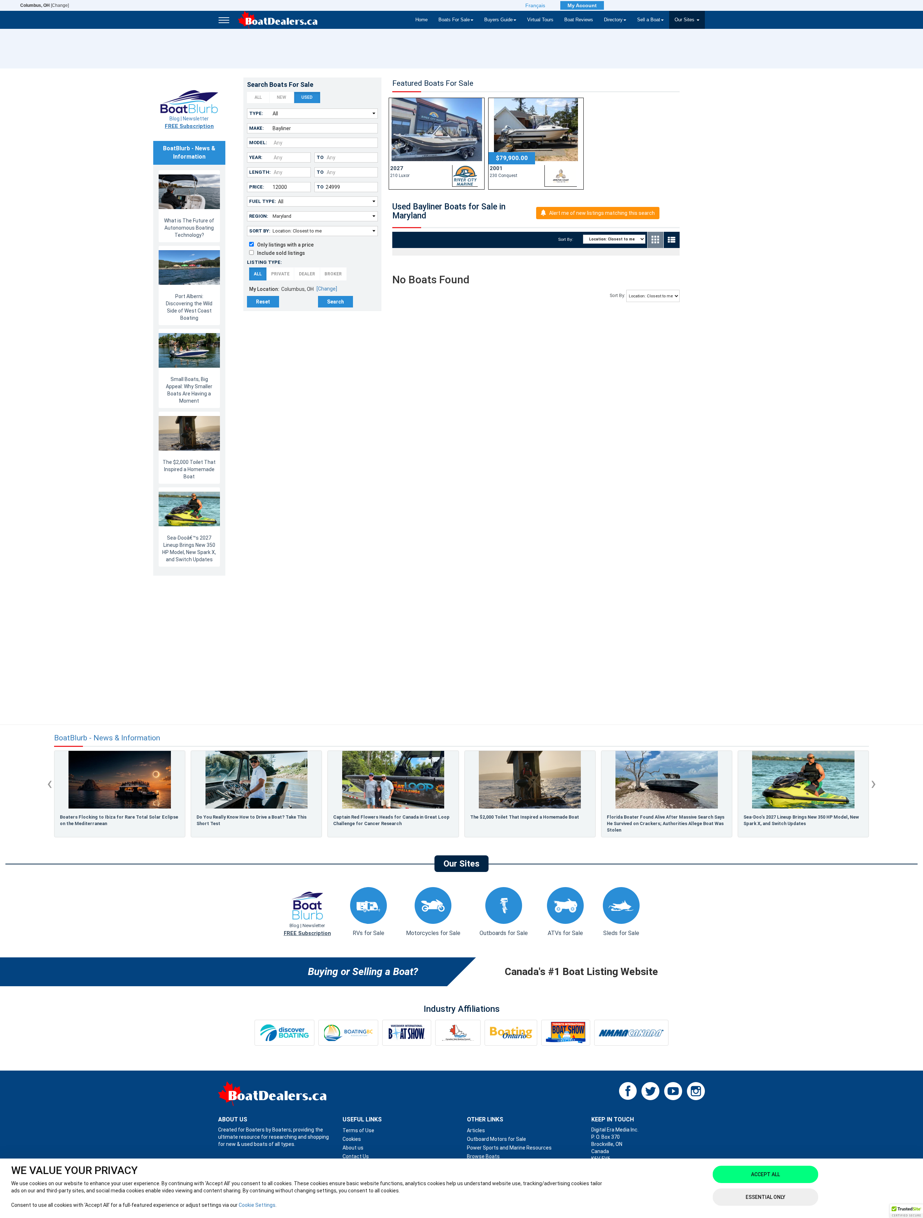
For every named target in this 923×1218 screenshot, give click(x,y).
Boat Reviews (578, 19)
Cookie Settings (257, 1205)
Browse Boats (483, 1156)
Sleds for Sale (621, 933)
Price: (256, 187)
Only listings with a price (284, 245)
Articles (476, 1130)
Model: (258, 142)
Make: (256, 128)
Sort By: (259, 231)
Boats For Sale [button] (454, 19)
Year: (255, 157)
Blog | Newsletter (189, 122)
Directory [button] (613, 19)
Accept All (765, 1174)
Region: (258, 216)
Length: (260, 172)
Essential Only (765, 1197)
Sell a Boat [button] (648, 19)
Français (535, 5)
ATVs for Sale (565, 933)
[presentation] (49, 783)
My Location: (264, 289)
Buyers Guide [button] (498, 19)
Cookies (352, 1139)
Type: (256, 113)
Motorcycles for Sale (433, 933)
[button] (906, 1211)
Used (307, 97)
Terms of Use (358, 1130)
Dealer (307, 273)
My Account (582, 5)
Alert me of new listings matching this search (602, 213)
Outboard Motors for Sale (496, 1139)
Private (280, 273)
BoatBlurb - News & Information (107, 738)
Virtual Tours (540, 19)
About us (353, 1148)
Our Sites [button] (685, 19)
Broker (333, 273)
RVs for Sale (368, 933)
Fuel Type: (262, 201)
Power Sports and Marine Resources (509, 1148)
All (258, 97)
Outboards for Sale (504, 933)
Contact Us (356, 1156)
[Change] (44, 5)
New (281, 97)
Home (421, 19)
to (320, 157)
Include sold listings (279, 253)
